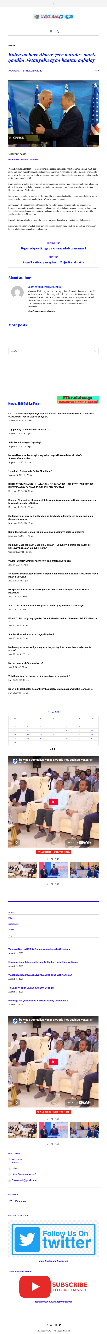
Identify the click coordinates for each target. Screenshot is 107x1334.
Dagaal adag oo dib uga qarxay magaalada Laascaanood (53, 248)
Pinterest (34, 159)
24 (15, 738)
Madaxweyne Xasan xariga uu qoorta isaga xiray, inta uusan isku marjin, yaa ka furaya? (50, 649)
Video (11, 929)
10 (15, 730)
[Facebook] (47, 1324)
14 (66, 730)
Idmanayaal (13, 923)
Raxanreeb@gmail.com (24, 1180)
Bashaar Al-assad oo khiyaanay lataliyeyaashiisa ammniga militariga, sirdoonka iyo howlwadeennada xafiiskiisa (52, 501)
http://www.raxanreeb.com (41, 311)
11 (28, 730)
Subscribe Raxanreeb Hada (55, 852)
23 (92, 734)
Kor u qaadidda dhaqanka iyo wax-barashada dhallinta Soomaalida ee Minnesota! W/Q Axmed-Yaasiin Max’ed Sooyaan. (51, 415)
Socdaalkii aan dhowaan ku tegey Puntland (31, 634)
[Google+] (51, 1324)
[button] (57, 858)
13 (53, 730)
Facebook (13, 159)
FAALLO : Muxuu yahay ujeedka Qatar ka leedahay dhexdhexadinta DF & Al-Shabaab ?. (53, 620)
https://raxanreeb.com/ (24, 1174)
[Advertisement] (49, 377)
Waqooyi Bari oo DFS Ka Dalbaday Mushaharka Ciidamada (39, 949)
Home (11, 912)
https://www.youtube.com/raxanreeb (53, 1302)
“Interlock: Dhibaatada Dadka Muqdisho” (30, 471)
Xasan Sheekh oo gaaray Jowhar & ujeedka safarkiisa (53, 262)
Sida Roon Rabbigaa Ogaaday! (24, 442)
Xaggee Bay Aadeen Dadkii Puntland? (28, 429)
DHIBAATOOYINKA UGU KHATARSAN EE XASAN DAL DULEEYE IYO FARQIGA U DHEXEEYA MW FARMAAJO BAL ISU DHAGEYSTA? (51, 485)
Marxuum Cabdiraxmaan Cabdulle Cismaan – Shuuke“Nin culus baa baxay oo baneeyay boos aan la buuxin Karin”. (49, 546)
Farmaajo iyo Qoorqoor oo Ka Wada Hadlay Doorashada (38, 1000)
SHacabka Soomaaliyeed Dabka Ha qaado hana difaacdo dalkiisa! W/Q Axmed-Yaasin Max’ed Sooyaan (53, 575)
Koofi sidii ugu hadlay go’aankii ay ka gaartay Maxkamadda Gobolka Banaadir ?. (50, 689)
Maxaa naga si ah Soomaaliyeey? (25, 663)
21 (66, 734)
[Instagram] (55, 1324)
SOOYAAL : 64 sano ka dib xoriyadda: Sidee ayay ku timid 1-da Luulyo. (46, 605)
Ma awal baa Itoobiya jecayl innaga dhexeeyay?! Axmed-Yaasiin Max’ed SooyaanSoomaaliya (45, 457)
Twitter (24, 159)
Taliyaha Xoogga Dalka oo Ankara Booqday (31, 988)
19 (41, 734)
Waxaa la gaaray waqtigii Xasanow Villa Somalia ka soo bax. (39, 561)
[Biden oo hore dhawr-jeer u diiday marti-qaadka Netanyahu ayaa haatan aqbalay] (53, 113)
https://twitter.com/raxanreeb (53, 1261)
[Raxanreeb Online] (53, 16)
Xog (10, 935)
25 (28, 738)
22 (79, 734)
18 (28, 734)
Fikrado (11, 918)
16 (92, 730)
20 (53, 734)
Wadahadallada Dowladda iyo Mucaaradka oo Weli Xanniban (40, 975)
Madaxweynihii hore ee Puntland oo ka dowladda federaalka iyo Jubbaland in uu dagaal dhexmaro (50, 517)
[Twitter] (59, 1324)
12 (41, 730)
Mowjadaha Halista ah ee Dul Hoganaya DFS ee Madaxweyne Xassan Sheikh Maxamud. (48, 591)
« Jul (52, 749)
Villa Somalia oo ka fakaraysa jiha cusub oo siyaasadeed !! (39, 676)
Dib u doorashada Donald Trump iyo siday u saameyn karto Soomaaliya (46, 532)
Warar (11, 45)
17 (15, 734)
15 (79, 730)
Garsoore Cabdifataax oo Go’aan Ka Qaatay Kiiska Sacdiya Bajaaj (43, 962)
